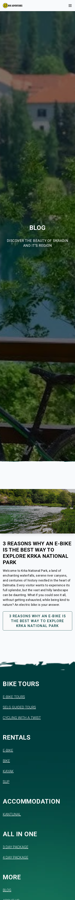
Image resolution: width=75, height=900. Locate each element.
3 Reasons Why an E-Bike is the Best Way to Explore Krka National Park (37, 621)
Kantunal (12, 814)
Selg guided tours (19, 707)
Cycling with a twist (22, 718)
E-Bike (8, 750)
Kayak (8, 771)
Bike (6, 761)
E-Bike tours (14, 697)
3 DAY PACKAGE (15, 847)
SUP (6, 782)
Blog (7, 890)
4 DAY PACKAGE (15, 857)
